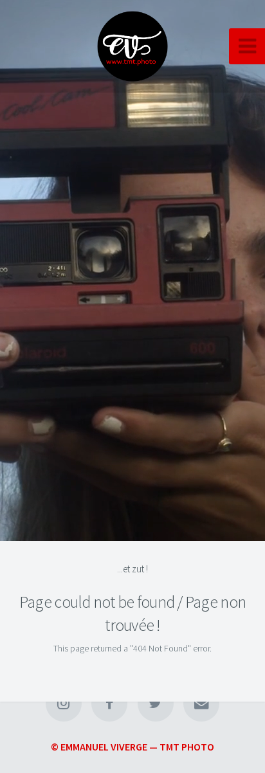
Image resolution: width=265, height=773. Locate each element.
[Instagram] (64, 704)
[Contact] (201, 704)
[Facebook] (109, 704)
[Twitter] (156, 704)
